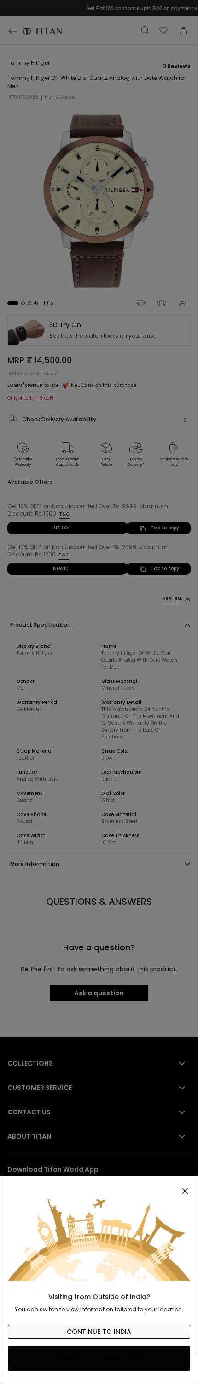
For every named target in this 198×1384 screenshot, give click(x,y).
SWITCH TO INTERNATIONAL (99, 1358)
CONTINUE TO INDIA (99, 1331)
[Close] (99, 1186)
